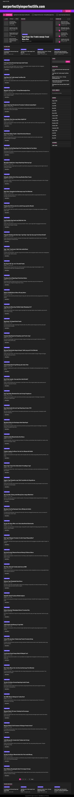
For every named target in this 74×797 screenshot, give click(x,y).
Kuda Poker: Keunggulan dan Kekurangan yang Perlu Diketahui (18, 191)
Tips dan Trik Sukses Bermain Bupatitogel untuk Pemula (16, 682)
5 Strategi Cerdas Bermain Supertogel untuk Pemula (58, 29)
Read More (7, 70)
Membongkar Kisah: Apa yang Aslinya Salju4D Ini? (58, 23)
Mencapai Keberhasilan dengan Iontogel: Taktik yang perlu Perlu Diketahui (21, 350)
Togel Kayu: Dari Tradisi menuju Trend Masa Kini (58, 34)
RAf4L (24, 41)
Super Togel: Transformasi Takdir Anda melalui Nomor (16, 249)
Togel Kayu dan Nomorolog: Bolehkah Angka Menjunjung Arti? (18, 307)
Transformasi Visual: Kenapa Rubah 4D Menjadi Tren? (16, 653)
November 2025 (55, 123)
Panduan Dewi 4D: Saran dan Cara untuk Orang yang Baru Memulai (19, 206)
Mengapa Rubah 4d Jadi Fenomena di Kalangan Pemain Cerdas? (18, 725)
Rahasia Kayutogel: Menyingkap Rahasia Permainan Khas (17, 610)
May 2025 (54, 138)
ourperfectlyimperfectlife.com (24, 6)
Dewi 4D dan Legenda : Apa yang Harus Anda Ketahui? (16, 379)
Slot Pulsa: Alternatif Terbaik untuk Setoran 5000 (15, 567)
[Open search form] (61, 11)
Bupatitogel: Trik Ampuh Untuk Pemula (12, 321)
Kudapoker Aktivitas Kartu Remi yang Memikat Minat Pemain (17, 177)
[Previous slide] (50, 19)
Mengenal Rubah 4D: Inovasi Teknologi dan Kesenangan (16, 711)
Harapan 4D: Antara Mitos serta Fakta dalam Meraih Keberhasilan (19, 523)
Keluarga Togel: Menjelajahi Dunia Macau (13, 581)
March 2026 (54, 113)
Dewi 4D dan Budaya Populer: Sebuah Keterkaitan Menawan (17, 133)
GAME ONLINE (25, 34)
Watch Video (68, 11)
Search (53, 58)
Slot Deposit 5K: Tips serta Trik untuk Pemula (14, 263)
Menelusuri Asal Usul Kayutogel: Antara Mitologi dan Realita (17, 509)
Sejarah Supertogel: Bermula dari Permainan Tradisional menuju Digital (58, 14)
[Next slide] (52, 19)
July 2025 (54, 133)
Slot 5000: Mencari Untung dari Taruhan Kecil (14, 697)
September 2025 (55, 128)
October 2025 (54, 125)
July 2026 (54, 103)
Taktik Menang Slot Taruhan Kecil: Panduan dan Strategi (16, 740)
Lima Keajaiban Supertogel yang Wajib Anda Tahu (15, 220)
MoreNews (41, 795)
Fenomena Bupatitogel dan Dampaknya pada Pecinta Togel (17, 336)
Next (32, 779)
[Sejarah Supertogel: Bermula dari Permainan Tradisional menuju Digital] (62, 49)
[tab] (6, 19)
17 (29, 779)
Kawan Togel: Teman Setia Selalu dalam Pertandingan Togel (17, 466)
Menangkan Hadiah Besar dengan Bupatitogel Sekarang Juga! (18, 162)
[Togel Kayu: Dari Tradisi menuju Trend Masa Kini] (28, 49)
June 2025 (54, 135)
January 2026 (54, 118)
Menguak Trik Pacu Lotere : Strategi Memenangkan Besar (31, 14)
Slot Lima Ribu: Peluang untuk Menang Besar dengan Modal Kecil (18, 494)
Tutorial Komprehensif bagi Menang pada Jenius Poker (16, 365)
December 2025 (55, 120)
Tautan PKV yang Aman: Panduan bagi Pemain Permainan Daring (18, 639)
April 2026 (54, 110)
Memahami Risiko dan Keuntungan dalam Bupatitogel (16, 422)
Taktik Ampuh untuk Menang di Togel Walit (13, 624)
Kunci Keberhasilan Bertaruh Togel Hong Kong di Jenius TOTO (17, 408)
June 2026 (54, 105)
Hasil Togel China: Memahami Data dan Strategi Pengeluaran (17, 393)
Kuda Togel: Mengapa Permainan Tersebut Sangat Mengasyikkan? (19, 538)
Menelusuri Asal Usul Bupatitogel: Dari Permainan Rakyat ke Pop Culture (20, 148)
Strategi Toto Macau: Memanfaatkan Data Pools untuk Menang (18, 754)
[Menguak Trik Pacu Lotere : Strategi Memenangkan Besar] (37, 32)
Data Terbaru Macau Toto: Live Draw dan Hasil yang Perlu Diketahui (19, 668)
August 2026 (54, 100)
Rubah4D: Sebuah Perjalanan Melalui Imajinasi (14, 595)
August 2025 (54, 130)
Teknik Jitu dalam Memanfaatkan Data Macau (14, 437)
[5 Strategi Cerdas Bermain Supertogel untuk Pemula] (12, 49)
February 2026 (55, 115)
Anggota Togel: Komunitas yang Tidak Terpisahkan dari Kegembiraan (19, 480)
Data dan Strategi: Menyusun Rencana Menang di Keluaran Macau (19, 552)
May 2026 (54, 108)
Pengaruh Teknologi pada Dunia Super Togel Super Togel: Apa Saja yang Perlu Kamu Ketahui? (25, 235)
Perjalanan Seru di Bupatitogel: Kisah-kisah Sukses (15, 278)
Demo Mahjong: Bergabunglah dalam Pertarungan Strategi (17, 769)
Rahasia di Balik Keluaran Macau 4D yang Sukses (15, 292)
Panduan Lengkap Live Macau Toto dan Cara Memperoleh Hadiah (18, 451)
